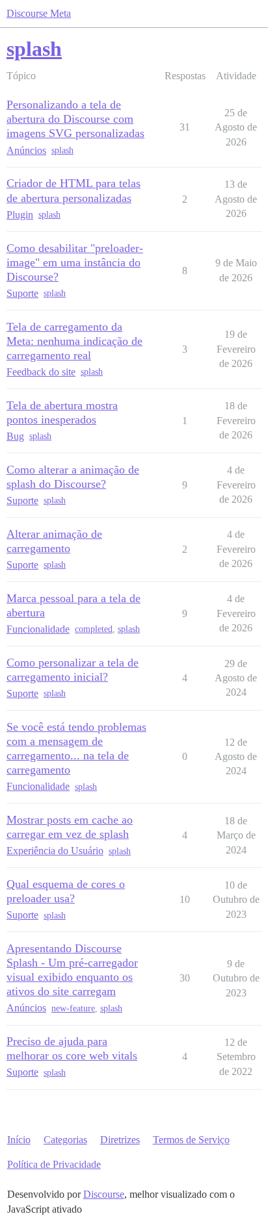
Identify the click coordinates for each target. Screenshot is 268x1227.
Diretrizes (120, 1139)
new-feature (73, 1008)
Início (19, 1139)
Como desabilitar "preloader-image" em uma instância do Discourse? (75, 262)
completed (94, 629)
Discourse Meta (39, 13)
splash (62, 150)
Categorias (65, 1139)
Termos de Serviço (191, 1139)
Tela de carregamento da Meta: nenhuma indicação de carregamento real (74, 341)
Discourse (103, 1194)
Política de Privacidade (54, 1164)
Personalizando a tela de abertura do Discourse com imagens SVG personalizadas (75, 119)
